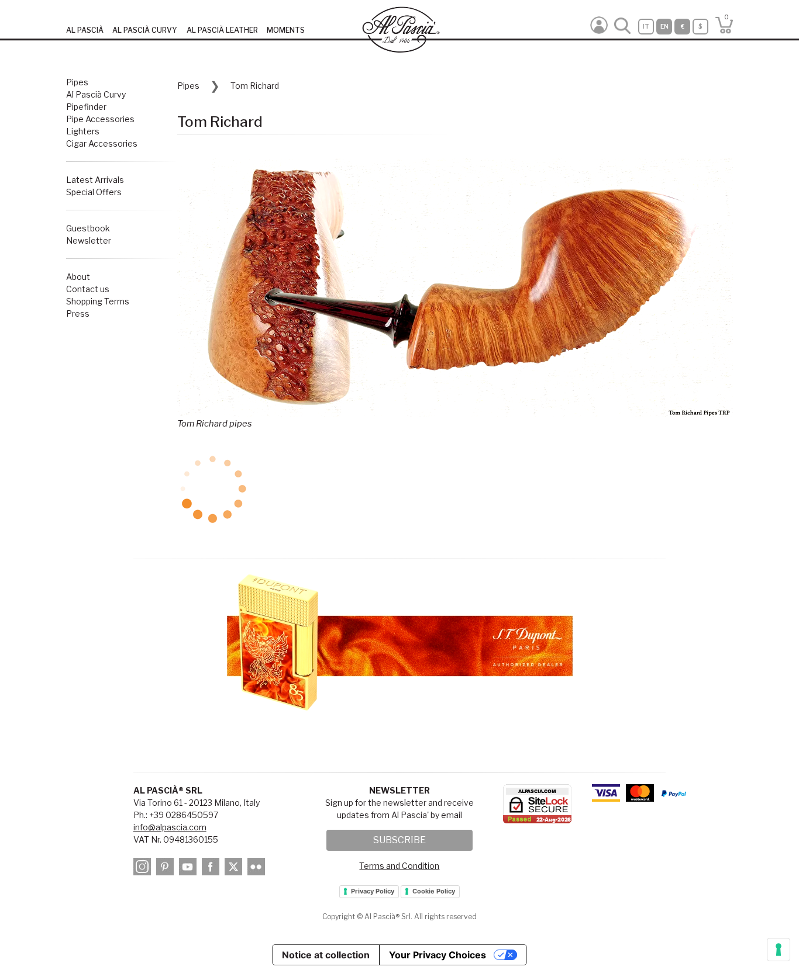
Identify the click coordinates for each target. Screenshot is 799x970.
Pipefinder (86, 107)
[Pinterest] (166, 869)
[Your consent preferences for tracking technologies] (778, 949)
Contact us (87, 289)
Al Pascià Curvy (96, 94)
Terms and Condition (399, 866)
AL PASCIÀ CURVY (144, 30)
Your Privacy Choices (437, 955)
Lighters (82, 131)
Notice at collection (326, 955)
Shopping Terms (97, 301)
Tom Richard (254, 86)
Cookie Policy (433, 891)
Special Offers (94, 192)
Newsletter (88, 240)
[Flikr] (257, 869)
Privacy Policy (372, 891)
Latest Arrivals (95, 180)
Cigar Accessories (101, 143)
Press (77, 313)
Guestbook (88, 228)
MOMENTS (286, 30)
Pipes (77, 82)
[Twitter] (235, 869)
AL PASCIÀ (85, 30)
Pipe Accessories (100, 119)
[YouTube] (189, 869)
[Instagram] (143, 869)
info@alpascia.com (169, 827)
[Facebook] (212, 869)
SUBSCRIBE (399, 840)
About (78, 277)
